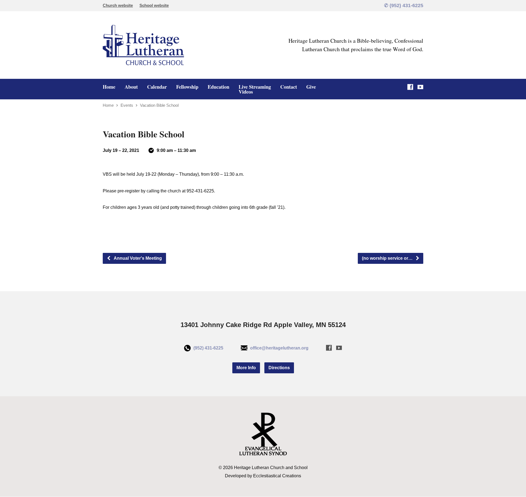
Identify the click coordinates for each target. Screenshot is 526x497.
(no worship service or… (388, 258)
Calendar (157, 86)
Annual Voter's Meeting (137, 258)
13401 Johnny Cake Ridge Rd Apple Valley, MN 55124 (263, 324)
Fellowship (187, 86)
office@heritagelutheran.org (279, 348)
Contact (288, 86)
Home (109, 86)
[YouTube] (420, 87)
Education (218, 86)
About (131, 86)
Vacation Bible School (159, 105)
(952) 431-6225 (208, 348)
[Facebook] (410, 87)
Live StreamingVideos (255, 89)
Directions (279, 367)
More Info (246, 367)
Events (127, 105)
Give (311, 86)
